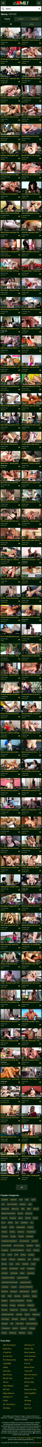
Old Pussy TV (29, 1345)
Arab (26, 1200)
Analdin (24, 448)
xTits (23, 1083)
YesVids (3, 814)
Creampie (29, 1236)
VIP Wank (27, 1401)
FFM (16, 1255)
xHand (24, 486)
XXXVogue (4, 737)
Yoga (30, 1333)
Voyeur (4, 1333)
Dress (29, 1250)
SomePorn (4, 294)
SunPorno (4, 563)
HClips (24, 140)
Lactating (5, 1287)
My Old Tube (7, 1378)
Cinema (4, 1232)
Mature (34, 1291)
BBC (22, 1209)
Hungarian (30, 1268)
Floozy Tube (28, 1349)
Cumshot (30, 1245)
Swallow (32, 1319)
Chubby (30, 1227)
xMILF (2, 968)
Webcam (22, 1333)
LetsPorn (24, 640)
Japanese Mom (22, 1278)
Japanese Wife (25, 1282)
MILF (3, 1296)
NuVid (2, 333)
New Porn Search (30, 1375)
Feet (3, 1255)
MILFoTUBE (28, 1360)
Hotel (22, 1268)
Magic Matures (8, 1393)
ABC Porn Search (9, 1345)
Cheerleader (21, 1227)
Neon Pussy (7, 1375)
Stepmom (36, 1314)
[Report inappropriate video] (19, 43)
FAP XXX (6, 1389)
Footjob (31, 1255)
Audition (22, 1204)
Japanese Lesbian (8, 1278)
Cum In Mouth (6, 1245)
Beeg (2, 891)
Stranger (15, 1319)
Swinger (4, 1324)
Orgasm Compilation (17, 1301)
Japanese (30, 1273)
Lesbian (13, 1287)
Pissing (12, 1305)
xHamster (25, 121)
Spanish (19, 1314)
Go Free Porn (7, 1356)
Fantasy (36, 1250)
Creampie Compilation (9, 1241)
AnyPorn (24, 1122)
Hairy (17, 1264)
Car (32, 1222)
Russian (4, 1310)
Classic (12, 1232)
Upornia (3, 102)
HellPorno (4, 717)
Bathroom (15, 1209)
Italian (22, 1273)
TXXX (2, 121)
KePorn (24, 44)
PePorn (3, 910)
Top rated (34, 19)
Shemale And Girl (7, 1314)
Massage (13, 1291)
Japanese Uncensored (9, 1282)
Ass (3, 1204)
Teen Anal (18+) (31, 1324)
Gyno (11, 1264)
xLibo (26, 1397)
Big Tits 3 (28, 1408)
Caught (4, 1227)
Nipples (4, 1301)
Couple (21, 1236)
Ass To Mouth (12, 1204)
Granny (4, 1264)
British (10, 1222)
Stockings (5, 1319)
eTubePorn (7, 1352)
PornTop (24, 525)
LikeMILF (21, 3)
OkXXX (3, 44)
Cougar (13, 1236)
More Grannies (29, 1352)
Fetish (10, 1255)
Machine (4, 1291)
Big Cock (29, 1213)
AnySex (24, 82)
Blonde (27, 1218)
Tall (11, 1324)
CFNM (12, 1227)
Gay (29, 1259)
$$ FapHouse (5, 390)
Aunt (30, 1204)
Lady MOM (7, 1363)
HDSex (3, 63)
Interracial (14, 1273)
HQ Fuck (27, 1404)
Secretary (24, 1310)
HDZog (3, 775)
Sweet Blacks (8, 1386)
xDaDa (5, 1367)
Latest (20, 19)
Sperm (27, 1314)
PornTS (27, 1363)
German (36, 1259)
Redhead (31, 1305)
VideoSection (5, 1064)
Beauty (36, 1209)
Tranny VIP (28, 1371)
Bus (17, 1222)
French (4, 1259)
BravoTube (25, 102)
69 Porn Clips (29, 1382)
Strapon (23, 1319)
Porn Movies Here (9, 1360)
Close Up (21, 1232)
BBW (29, 1209)
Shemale (33, 1310)
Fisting (23, 1255)
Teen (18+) (19, 1324)
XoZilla (24, 179)
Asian (33, 1200)
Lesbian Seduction (25, 1287)
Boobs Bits (7, 1349)
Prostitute (21, 1305)
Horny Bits (7, 1371)
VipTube (3, 467)
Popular (7, 19)
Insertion (5, 1273)
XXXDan (24, 63)
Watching (12, 1333)
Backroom (5, 1209)
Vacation (23, 1328)
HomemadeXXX (6, 256)
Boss (3, 1222)
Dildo (37, 1245)
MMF (9, 1296)
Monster (17, 1296)
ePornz (5, 1382)
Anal (20, 1200)
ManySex (3, 679)
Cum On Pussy (19, 1245)
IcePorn (24, 198)
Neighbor (26, 1296)
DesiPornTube (26, 390)
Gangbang (21, 1259)
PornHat (24, 313)
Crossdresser (24, 1241)
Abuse (39, 1442)
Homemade (14, 1268)
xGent (26, 1386)
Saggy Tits (14, 1310)
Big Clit (20, 1213)
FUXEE (5, 1401)
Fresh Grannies (30, 1356)
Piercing (4, 1305)
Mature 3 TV (29, 1378)
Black (20, 1218)
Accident (5, 1200)
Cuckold (34, 1241)
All (11, 24)
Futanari (12, 1259)
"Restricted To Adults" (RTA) (26, 1438)
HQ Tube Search (9, 1404)
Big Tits (4, 1218)
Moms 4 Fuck (29, 1367)
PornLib (24, 948)
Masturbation (24, 1291)
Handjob (25, 1264)
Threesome (6, 1328)
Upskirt (15, 1328)
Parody (29, 1301)
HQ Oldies (6, 1408)
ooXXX (24, 294)
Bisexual (13, 1218)
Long (31, 24)
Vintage (32, 1328)
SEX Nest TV (8, 1397)
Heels (33, 1264)
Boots (35, 1218)
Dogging (5, 1250)
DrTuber (3, 217)
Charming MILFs (30, 1393)
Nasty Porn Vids (30, 1389)
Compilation (31, 1232)
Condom (5, 1236)
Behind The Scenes (8, 1213)
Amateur (13, 1200)
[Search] (3, 8)
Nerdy (34, 1296)
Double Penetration (17, 1250)
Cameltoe (24, 1222)
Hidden (4, 1268)
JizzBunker (4, 82)
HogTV (3, 871)
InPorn (3, 352)
